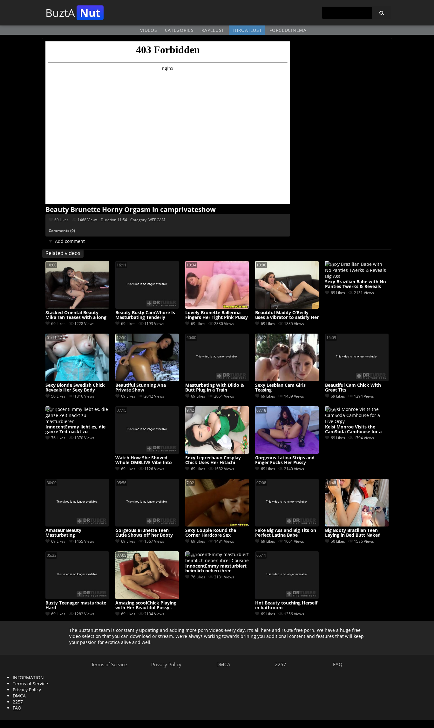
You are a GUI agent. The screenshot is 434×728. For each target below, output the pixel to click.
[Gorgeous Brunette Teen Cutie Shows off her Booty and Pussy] (147, 525)
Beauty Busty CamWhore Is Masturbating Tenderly (145, 315)
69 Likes (61, 220)
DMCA (223, 664)
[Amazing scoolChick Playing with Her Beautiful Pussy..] (147, 597)
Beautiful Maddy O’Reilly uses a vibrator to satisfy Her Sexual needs (287, 315)
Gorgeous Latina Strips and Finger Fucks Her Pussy (285, 460)
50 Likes (58, 396)
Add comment (70, 241)
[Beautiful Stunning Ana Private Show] (147, 380)
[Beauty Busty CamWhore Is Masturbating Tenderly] (147, 307)
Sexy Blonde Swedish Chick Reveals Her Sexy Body (75, 388)
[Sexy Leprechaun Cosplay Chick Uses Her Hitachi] (217, 452)
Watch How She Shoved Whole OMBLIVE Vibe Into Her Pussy (143, 460)
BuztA (72, 12)
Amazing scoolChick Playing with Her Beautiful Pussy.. (145, 605)
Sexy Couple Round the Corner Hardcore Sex (210, 533)
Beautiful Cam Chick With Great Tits (353, 388)
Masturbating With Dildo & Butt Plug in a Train (214, 388)
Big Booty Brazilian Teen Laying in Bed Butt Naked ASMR (353, 533)
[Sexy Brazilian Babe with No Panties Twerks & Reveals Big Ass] (357, 276)
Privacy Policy (166, 664)
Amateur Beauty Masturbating (63, 533)
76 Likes (58, 438)
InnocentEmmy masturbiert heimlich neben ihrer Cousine (216, 568)
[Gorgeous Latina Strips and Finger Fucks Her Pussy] (287, 452)
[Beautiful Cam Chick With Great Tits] (357, 380)
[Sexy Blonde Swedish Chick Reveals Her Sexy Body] (77, 380)
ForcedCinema (287, 30)
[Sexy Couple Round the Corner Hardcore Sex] (217, 525)
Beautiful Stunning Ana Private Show (140, 388)
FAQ (337, 664)
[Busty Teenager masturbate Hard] (77, 597)
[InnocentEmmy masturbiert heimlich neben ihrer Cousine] (217, 560)
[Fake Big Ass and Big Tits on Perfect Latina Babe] (287, 525)
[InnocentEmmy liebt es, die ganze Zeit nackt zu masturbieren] (77, 421)
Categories (179, 30)
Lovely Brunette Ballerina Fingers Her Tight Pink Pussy (216, 315)
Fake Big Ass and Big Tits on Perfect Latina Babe (285, 533)
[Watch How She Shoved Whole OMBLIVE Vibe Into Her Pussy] (147, 452)
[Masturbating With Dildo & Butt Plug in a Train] (217, 380)
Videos (148, 30)
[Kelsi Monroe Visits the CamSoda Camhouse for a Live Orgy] (357, 421)
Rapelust (213, 30)
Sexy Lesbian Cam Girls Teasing (280, 388)
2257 (280, 664)
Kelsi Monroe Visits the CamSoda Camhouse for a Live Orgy (353, 429)
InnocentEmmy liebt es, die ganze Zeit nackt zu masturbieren (75, 429)
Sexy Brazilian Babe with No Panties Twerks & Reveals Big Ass (355, 284)
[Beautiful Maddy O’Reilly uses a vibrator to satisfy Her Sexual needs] (287, 307)
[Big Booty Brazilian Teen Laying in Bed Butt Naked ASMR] (357, 525)
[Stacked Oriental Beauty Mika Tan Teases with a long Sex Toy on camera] (77, 307)
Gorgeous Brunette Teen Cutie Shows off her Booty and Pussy (144, 533)
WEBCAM (156, 220)
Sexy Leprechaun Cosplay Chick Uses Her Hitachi (213, 460)
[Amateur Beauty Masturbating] (77, 525)
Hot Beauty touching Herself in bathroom (286, 605)
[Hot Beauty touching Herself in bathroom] (287, 597)
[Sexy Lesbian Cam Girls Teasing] (287, 380)
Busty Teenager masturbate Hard (75, 605)
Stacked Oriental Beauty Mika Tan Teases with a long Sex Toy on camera (75, 315)
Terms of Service (109, 664)
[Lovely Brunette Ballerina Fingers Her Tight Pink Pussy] (217, 307)
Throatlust (247, 30)
